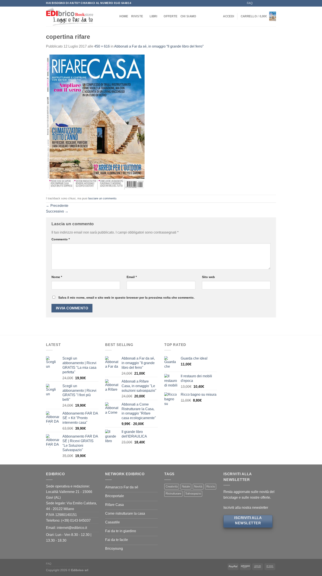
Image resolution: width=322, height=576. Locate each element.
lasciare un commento (102, 198)
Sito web (208, 277)
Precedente (57, 205)
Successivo (57, 211)
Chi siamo (188, 16)
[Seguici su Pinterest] (269, 3)
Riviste (137, 16)
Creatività (172, 486)
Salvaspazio (193, 493)
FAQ (250, 3)
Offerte (170, 16)
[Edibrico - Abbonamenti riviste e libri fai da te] (76, 16)
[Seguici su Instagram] (261, 3)
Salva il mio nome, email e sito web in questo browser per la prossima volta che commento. (126, 297)
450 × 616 (102, 46)
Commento (60, 239)
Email (132, 277)
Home (123, 16)
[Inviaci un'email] (265, 3)
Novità (198, 486)
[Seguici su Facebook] (257, 3)
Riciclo (210, 486)
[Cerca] (114, 16)
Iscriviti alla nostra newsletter (245, 507)
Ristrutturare (173, 493)
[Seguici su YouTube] (273, 3)
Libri (153, 16)
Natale (186, 486)
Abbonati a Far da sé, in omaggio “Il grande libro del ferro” (158, 46)
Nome (56, 277)
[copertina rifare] (95, 122)
